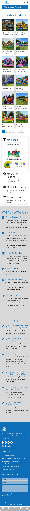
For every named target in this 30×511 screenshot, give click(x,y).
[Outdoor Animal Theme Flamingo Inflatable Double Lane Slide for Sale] (8, 117)
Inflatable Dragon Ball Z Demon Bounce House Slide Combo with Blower (21, 33)
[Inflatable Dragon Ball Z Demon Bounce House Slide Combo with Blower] (22, 25)
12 (19, 131)
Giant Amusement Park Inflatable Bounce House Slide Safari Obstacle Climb (8, 52)
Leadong (17, 504)
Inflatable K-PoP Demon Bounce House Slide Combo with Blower (21, 70)
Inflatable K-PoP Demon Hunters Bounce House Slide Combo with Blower (8, 70)
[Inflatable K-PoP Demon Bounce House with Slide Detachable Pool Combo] (8, 80)
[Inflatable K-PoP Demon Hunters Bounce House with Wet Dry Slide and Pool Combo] (22, 43)
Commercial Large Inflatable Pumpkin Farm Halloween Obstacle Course (21, 107)
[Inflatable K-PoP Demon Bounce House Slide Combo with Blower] (22, 62)
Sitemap (22, 504)
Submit (7, 494)
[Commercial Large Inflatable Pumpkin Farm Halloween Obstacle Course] (22, 99)
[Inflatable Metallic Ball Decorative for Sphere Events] (8, 25)
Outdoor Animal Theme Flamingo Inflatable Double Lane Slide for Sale (7, 125)
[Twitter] (6, 442)
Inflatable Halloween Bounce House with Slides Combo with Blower (7, 107)
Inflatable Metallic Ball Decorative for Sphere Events (7, 33)
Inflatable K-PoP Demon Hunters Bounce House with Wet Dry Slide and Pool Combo (21, 52)
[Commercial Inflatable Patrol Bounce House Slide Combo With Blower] (22, 80)
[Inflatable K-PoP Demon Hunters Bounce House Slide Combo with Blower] (8, 62)
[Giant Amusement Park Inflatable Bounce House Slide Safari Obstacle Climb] (8, 43)
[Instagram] (11, 442)
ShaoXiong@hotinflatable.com (16, 458)
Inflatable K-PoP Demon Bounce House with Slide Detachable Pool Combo (7, 89)
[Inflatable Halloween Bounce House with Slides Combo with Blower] (8, 99)
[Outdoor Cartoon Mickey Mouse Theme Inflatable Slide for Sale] (22, 117)
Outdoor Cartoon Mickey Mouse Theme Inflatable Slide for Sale (21, 125)
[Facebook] (3, 442)
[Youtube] (9, 442)
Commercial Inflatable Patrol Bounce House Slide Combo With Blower (21, 89)
